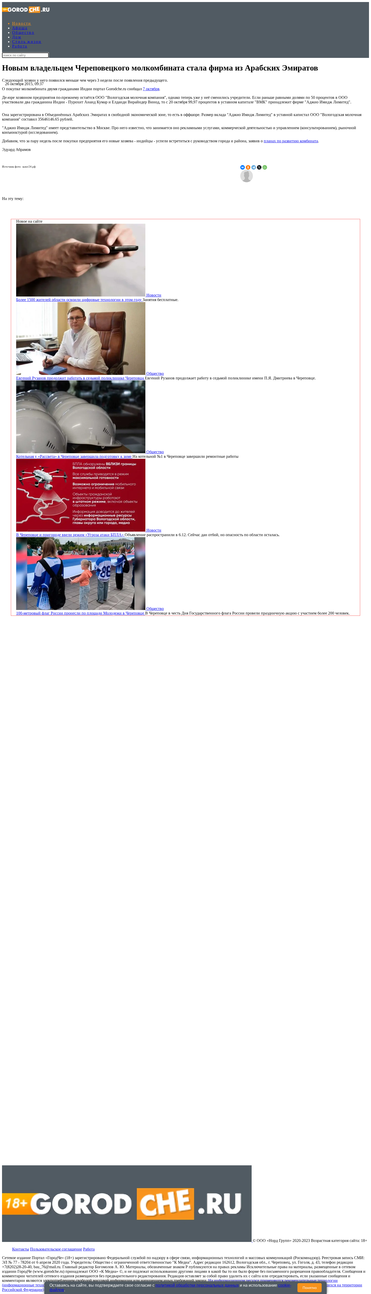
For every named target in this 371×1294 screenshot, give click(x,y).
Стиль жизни (26, 41)
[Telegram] (253, 167)
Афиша (20, 28)
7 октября (151, 89)
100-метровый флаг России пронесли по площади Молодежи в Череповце (80, 613)
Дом (16, 37)
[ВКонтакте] (242, 167)
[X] (259, 167)
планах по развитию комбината (291, 141)
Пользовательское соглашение (56, 1249)
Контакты (20, 1249)
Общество (23, 32)
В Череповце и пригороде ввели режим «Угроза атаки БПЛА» (70, 535)
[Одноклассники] (248, 167)
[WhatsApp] (264, 167)
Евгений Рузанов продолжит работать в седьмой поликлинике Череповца (80, 378)
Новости (21, 23)
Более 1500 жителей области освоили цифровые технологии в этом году (79, 300)
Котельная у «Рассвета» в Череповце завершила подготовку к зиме (74, 456)
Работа (19, 46)
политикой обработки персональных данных (197, 1285)
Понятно (310, 1288)
